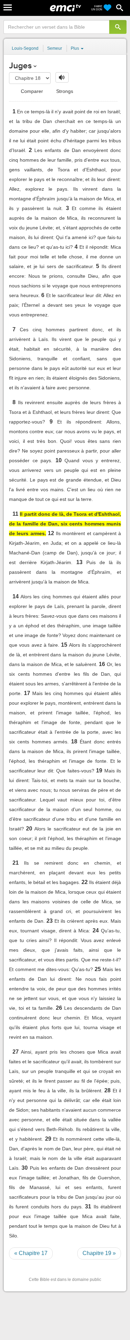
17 (27, 693)
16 (102, 664)
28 (107, 1090)
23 (49, 921)
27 (15, 1052)
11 (15, 514)
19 (99, 770)
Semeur (54, 48)
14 (15, 596)
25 (98, 969)
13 (79, 562)
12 (51, 533)
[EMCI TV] (65, 8)
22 (84, 882)
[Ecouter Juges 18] (62, 77)
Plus (75, 48)
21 (15, 863)
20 (29, 828)
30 (24, 1168)
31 (88, 1206)
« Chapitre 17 (30, 1253)
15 (64, 645)
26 (59, 1008)
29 (48, 1139)
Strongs (64, 91)
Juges (20, 65)
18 (74, 741)
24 (96, 930)
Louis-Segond (25, 48)
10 (58, 460)
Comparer (31, 91)
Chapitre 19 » (99, 1253)
